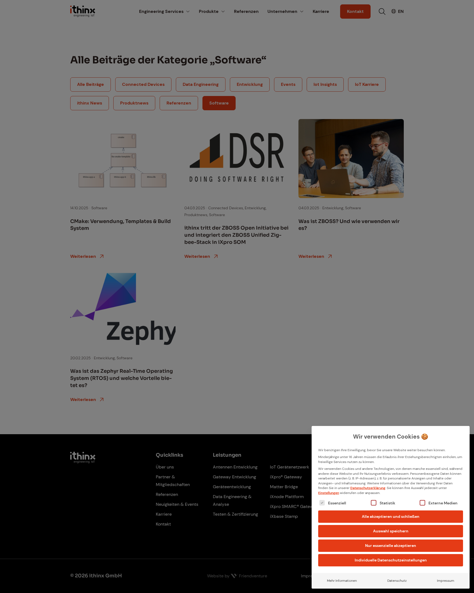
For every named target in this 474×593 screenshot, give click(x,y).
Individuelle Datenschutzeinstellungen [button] (391, 560)
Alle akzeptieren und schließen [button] (390, 516)
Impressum (445, 580)
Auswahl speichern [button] (390, 531)
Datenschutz (397, 580)
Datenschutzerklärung (367, 488)
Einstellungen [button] (328, 493)
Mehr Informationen (342, 580)
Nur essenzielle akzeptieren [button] (390, 545)
